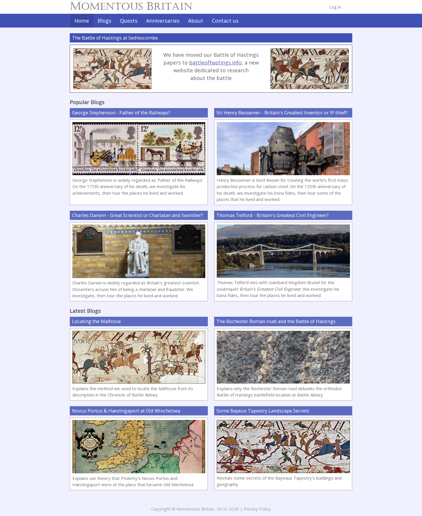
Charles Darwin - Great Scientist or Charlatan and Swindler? (137, 215)
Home (81, 20)
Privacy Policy (257, 509)
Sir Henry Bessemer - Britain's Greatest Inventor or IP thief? (282, 112)
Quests (129, 20)
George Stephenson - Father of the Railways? (121, 112)
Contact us (225, 20)
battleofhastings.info (215, 62)
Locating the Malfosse (110, 321)
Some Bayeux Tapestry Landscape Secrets (262, 410)
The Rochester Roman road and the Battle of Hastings (276, 321)
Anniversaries (162, 20)
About (195, 20)
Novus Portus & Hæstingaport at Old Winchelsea (126, 410)
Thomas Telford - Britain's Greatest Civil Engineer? (272, 215)
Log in (335, 7)
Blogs (104, 20)
